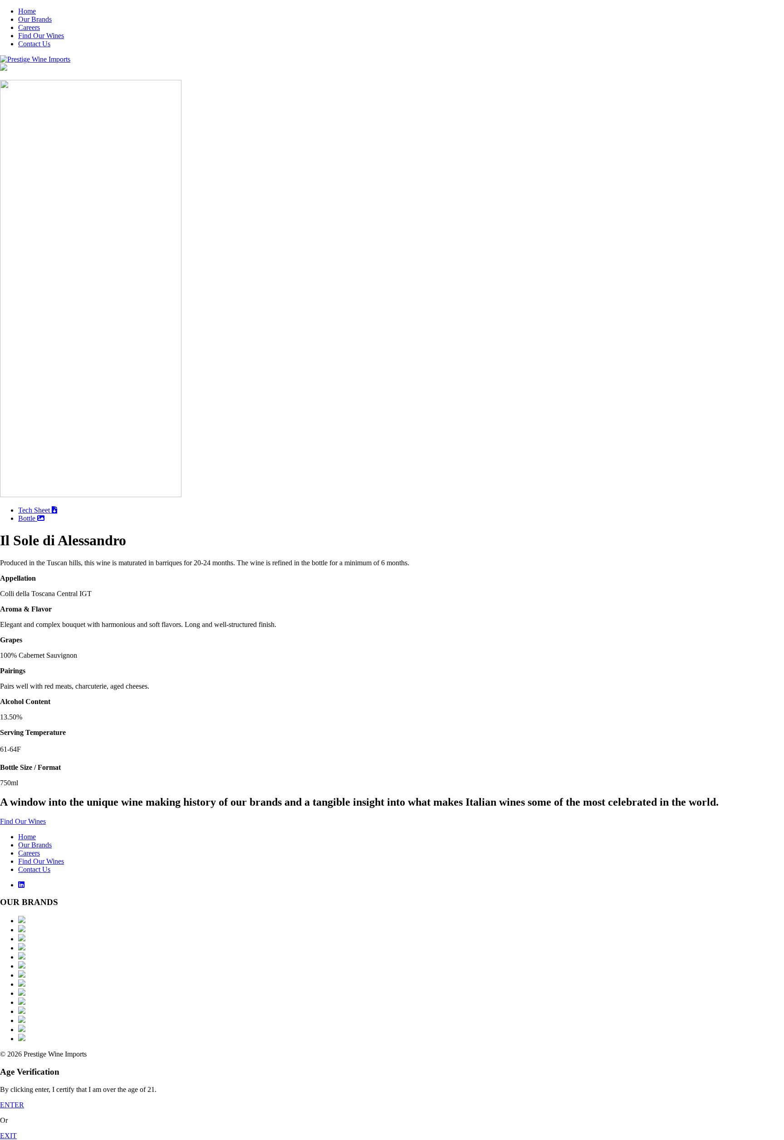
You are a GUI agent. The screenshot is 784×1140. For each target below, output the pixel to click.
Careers (29, 27)
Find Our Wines (41, 35)
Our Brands (35, 19)
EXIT (8, 1136)
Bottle (27, 518)
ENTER (12, 1105)
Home (27, 11)
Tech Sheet (35, 510)
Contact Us (34, 44)
